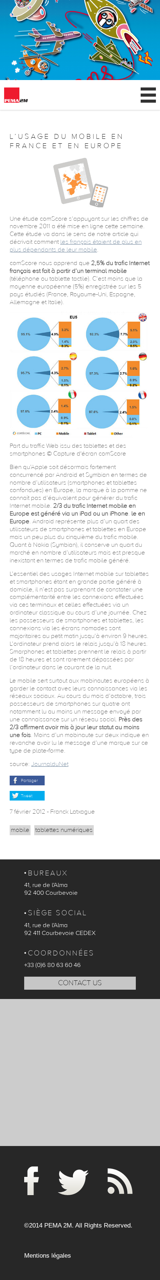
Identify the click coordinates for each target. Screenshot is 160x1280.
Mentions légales (47, 1255)
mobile (20, 830)
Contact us (80, 982)
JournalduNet (49, 764)
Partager (29, 780)
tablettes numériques (64, 830)
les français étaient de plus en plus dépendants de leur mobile (76, 246)
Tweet (26, 796)
